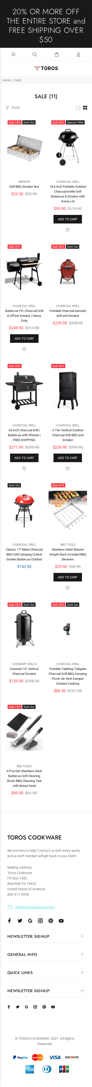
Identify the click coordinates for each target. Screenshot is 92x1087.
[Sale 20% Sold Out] (68, 271)
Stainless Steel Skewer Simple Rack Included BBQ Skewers (67, 554)
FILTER (16, 107)
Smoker (24, 182)
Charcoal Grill (67, 182)
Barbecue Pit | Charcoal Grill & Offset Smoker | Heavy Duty (24, 315)
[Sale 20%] (24, 271)
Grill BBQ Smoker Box (24, 186)
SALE (18, 80)
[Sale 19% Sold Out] (24, 731)
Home (6, 80)
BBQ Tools (67, 544)
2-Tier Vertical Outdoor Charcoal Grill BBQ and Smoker (67, 435)
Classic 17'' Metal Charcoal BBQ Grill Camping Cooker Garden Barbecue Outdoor (24, 554)
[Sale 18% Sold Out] (24, 147)
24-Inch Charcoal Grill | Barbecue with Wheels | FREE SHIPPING (24, 435)
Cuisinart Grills (24, 664)
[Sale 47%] (68, 510)
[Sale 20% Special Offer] (68, 147)
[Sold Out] (24, 510)
